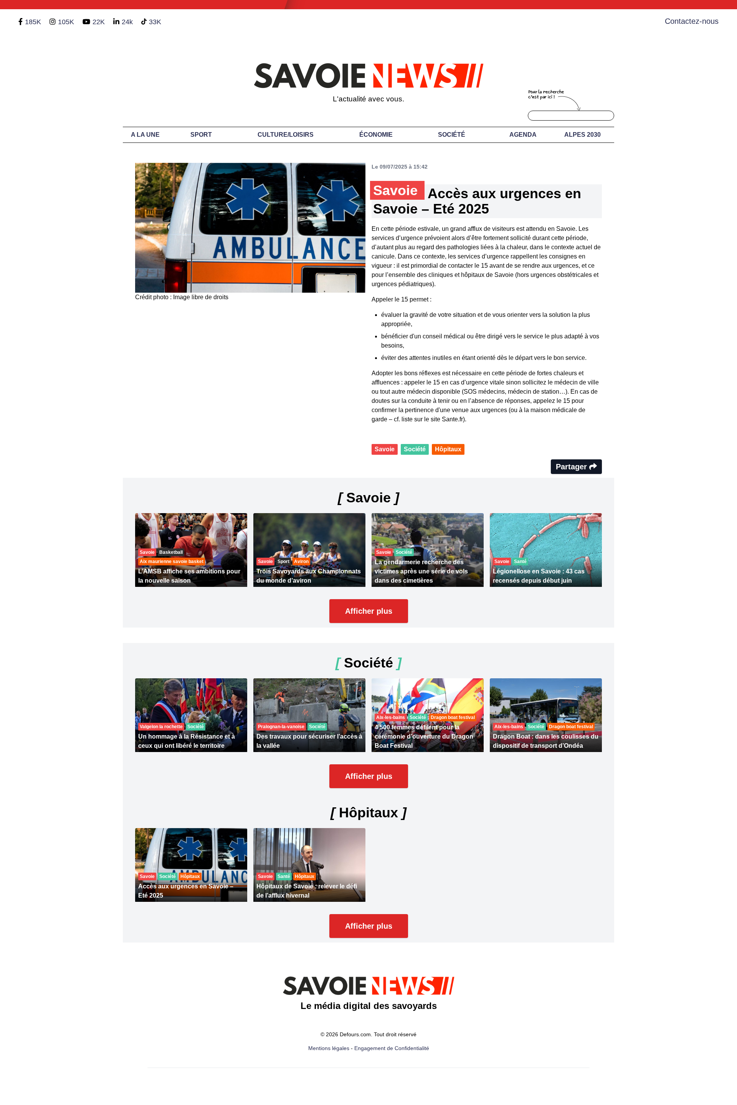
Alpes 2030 (582, 134)
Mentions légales (328, 1048)
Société (451, 134)
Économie (376, 134)
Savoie (385, 449)
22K (99, 22)
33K (155, 22)
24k (127, 22)
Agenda (523, 134)
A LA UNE (145, 134)
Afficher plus (368, 611)
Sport (201, 134)
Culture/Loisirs (286, 134)
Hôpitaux (448, 449)
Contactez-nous (692, 21)
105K (66, 22)
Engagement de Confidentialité (391, 1048)
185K (33, 22)
